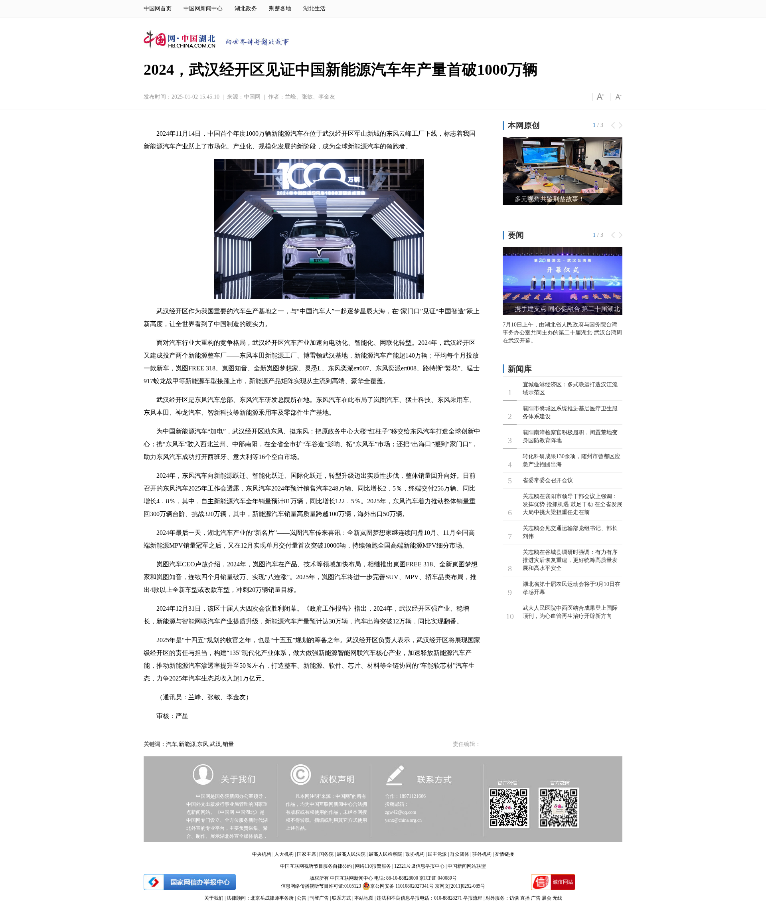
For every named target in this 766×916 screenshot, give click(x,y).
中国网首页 (158, 9)
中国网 (252, 97)
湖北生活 (314, 9)
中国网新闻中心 (203, 9)
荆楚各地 (280, 9)
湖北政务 (246, 9)
